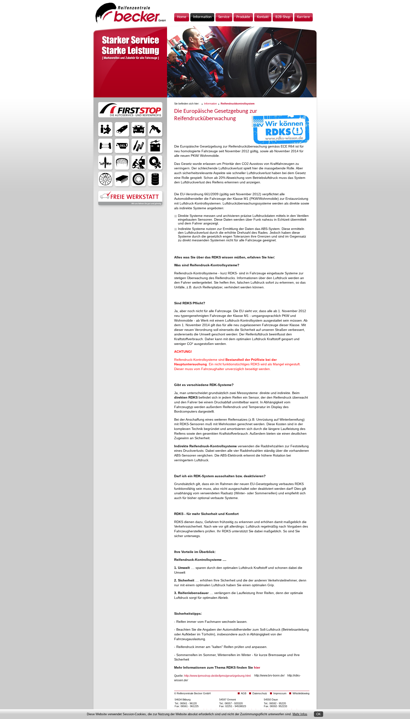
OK (318, 714)
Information (210, 103)
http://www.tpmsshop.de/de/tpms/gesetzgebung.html (217, 675)
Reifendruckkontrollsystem (238, 103)
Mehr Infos (300, 714)
